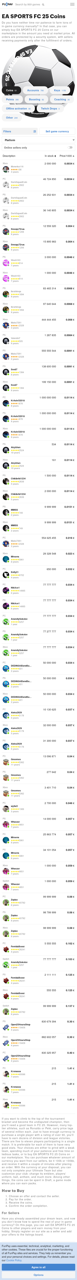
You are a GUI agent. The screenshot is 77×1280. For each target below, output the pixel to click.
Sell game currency (57, 131)
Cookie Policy (13, 1260)
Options (39, 1275)
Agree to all (38, 1267)
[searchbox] (27, 4)
